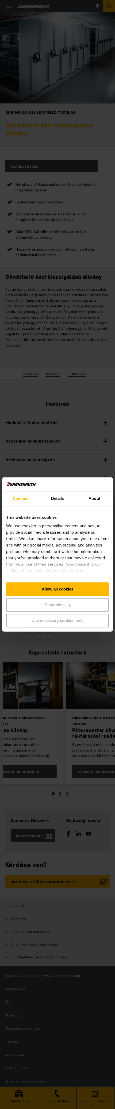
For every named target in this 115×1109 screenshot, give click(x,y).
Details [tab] (57, 498)
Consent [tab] (21, 498)
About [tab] (94, 498)
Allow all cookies (57, 589)
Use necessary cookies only (57, 620)
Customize (54, 605)
